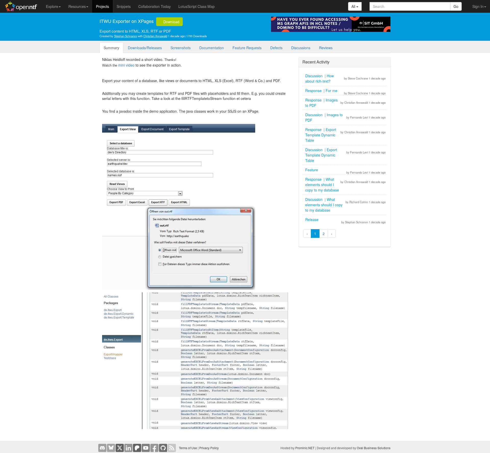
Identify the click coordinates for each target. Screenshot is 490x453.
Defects (276, 47)
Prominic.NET (304, 448)
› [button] (331, 233)
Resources (77, 6)
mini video (126, 65)
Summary (111, 47)
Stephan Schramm (125, 36)
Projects (102, 6)
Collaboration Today (154, 6)
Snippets (124, 6)
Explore (52, 6)
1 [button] (315, 233)
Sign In (478, 6)
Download (170, 21)
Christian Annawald (155, 36)
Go (456, 6)
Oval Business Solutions (373, 448)
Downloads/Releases (145, 47)
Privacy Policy (209, 448)
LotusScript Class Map (196, 6)
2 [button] (324, 233)
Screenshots (180, 47)
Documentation (211, 47)
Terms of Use (188, 448)
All (353, 6)
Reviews (326, 47)
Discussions (300, 47)
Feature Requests (247, 47)
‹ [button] (307, 233)
